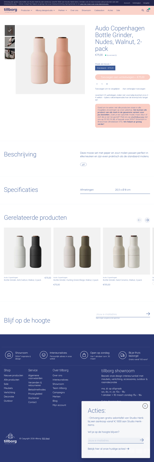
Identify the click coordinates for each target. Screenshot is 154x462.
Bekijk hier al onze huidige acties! (106, 448)
